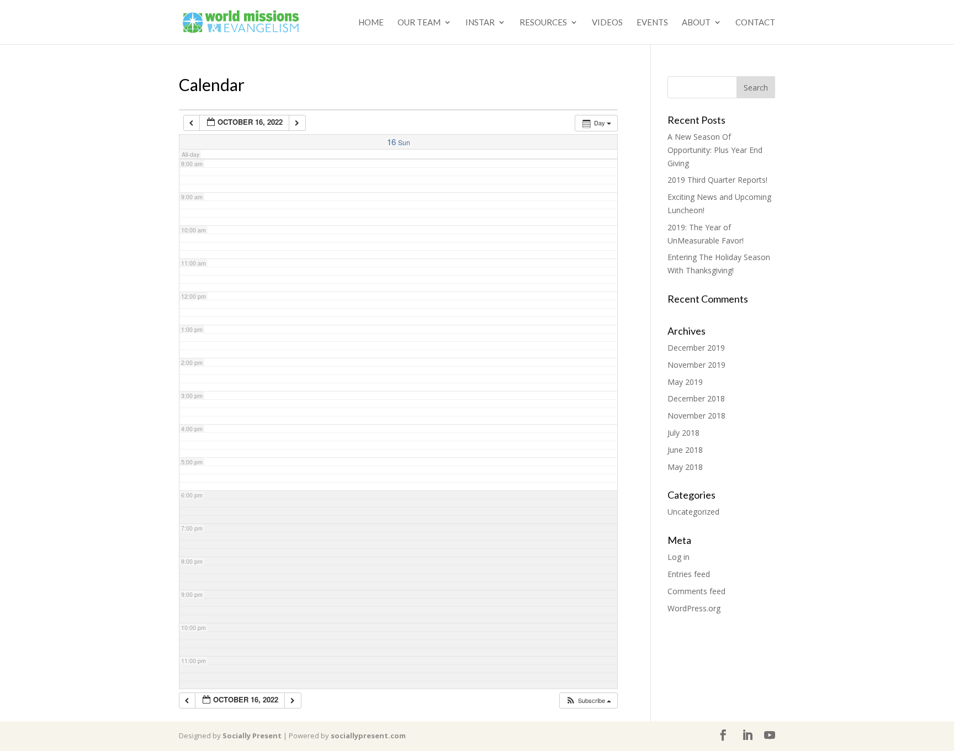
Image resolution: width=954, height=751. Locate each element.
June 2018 (685, 450)
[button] (588, 700)
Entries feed (688, 574)
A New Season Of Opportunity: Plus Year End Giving (714, 149)
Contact (755, 22)
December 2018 (696, 398)
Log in (678, 557)
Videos (607, 22)
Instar (480, 22)
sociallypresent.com (368, 736)
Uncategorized (693, 511)
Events (652, 22)
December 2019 (696, 347)
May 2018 (685, 467)
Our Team (419, 22)
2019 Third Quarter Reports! (717, 179)
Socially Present (252, 736)
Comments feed (696, 591)
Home (371, 22)
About (696, 22)
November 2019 (696, 364)
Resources (543, 22)
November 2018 (696, 415)
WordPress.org (693, 608)
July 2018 (683, 432)
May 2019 (685, 382)
